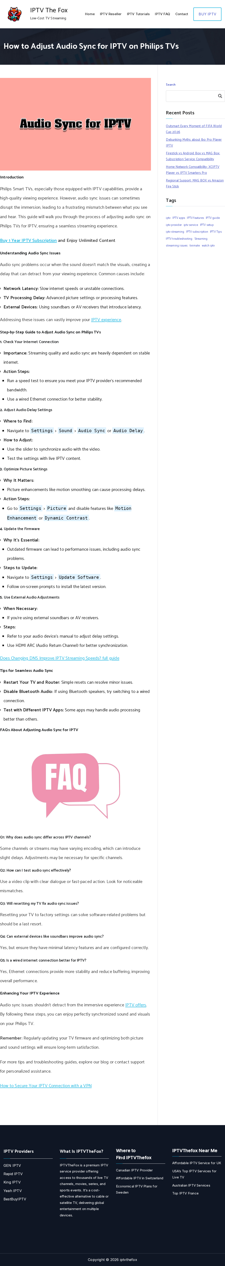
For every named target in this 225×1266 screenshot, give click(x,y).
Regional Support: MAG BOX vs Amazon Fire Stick (195, 183)
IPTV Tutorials (138, 14)
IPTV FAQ (162, 14)
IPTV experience (106, 320)
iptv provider (174, 225)
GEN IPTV (12, 1165)
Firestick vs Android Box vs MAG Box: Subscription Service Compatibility (193, 156)
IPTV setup (207, 225)
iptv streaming (175, 231)
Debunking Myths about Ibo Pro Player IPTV (194, 142)
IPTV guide (213, 218)
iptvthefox (128, 1259)
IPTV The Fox (49, 10)
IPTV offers (135, 1005)
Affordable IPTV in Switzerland (139, 1178)
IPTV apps (178, 218)
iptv (168, 218)
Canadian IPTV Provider (134, 1170)
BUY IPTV (207, 14)
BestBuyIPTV (15, 1199)
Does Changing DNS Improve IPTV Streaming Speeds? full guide (59, 658)
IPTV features (195, 218)
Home (90, 14)
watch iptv (208, 245)
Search (171, 84)
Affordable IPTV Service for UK (196, 1163)
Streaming (201, 238)
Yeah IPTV (13, 1191)
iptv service (191, 225)
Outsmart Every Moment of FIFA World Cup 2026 (194, 129)
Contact (181, 14)
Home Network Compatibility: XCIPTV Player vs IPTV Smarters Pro (192, 170)
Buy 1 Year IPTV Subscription (28, 240)
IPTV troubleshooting (179, 238)
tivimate (195, 245)
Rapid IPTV (13, 1174)
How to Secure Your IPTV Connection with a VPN (46, 1086)
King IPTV (12, 1182)
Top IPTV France (185, 1193)
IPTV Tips (216, 231)
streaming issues (176, 245)
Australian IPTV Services (191, 1185)
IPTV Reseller (111, 14)
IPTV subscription (197, 231)
